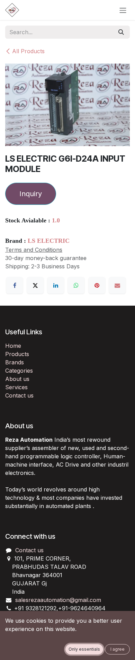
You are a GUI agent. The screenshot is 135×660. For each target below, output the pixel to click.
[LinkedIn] (55, 285)
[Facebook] (14, 285)
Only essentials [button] (84, 649)
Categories (19, 370)
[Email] (117, 285)
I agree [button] (117, 649)
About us (17, 378)
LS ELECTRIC (49, 240)
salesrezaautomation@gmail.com (58, 599)
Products (17, 354)
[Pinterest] (97, 285)
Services (16, 387)
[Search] (121, 32)
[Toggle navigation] (123, 10)
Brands (14, 362)
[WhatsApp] (76, 285)
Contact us (19, 395)
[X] (35, 285)
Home (13, 345)
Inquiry (30, 194)
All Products (28, 51)
